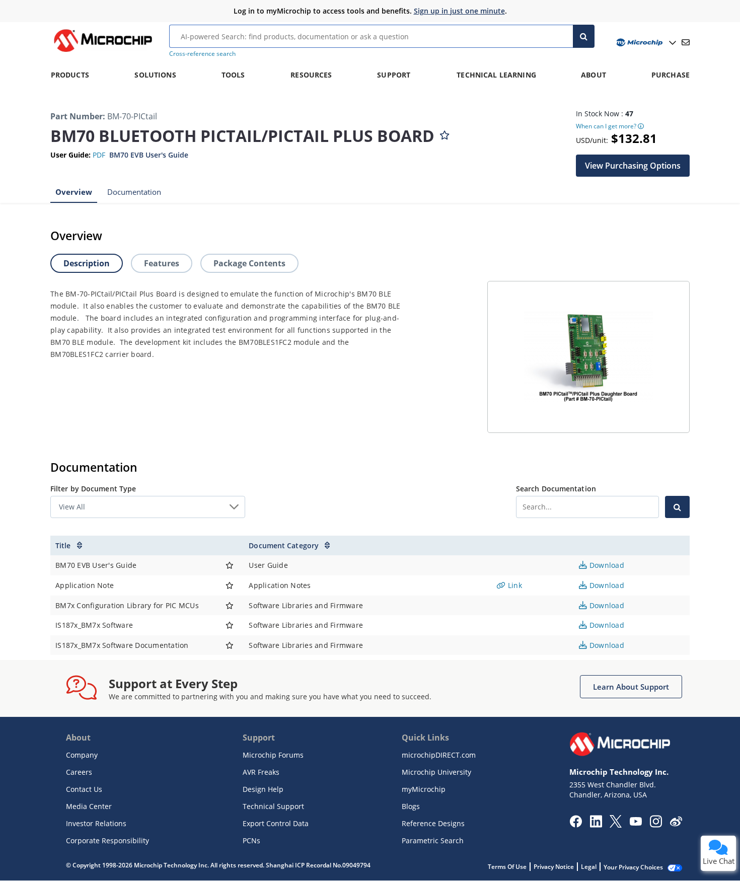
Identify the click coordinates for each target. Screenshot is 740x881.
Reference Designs (433, 823)
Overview (73, 191)
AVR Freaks (261, 772)
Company (82, 755)
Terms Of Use (507, 866)
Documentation (134, 191)
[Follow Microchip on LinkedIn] (595, 825)
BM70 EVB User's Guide (148, 155)
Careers (79, 772)
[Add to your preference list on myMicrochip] (444, 132)
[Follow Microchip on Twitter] (616, 825)
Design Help (263, 789)
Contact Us (84, 789)
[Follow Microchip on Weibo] (676, 824)
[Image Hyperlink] (102, 52)
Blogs (411, 806)
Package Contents (249, 263)
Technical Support (273, 806)
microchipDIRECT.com (439, 755)
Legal (589, 866)
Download (605, 565)
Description (86, 263)
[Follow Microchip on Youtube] (635, 823)
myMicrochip (424, 789)
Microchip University (436, 772)
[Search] (584, 36)
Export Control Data (276, 823)
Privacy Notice (554, 866)
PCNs (251, 840)
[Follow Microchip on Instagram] (655, 825)
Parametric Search (433, 840)
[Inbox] (686, 42)
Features (161, 263)
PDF (99, 155)
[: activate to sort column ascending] (229, 546)
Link (514, 585)
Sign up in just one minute (459, 11)
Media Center (89, 806)
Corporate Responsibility (107, 840)
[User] (645, 42)
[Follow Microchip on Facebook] (575, 825)
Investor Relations (96, 823)
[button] (633, 165)
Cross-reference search (202, 53)
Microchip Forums (273, 755)
